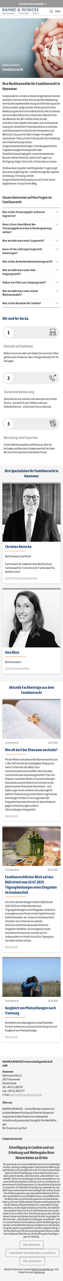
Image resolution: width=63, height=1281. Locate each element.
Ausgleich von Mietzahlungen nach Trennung (30, 1010)
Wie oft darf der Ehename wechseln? (31, 750)
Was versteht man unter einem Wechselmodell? (20, 293)
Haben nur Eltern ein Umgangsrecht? (24, 282)
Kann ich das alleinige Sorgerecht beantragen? (22, 251)
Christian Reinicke (18, 546)
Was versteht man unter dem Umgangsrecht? (19, 272)
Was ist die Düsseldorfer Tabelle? (21, 303)
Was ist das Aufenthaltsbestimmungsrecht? (27, 261)
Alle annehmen (32, 1261)
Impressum (39, 1272)
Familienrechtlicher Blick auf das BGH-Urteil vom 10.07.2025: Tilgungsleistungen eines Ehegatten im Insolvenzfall (31, 885)
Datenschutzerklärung (43, 1269)
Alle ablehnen (31, 1244)
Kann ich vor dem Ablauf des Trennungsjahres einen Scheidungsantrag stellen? (27, 228)
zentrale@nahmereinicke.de (26, 1094)
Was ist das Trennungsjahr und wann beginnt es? (23, 214)
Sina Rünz (12, 652)
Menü (58, 11)
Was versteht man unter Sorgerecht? (23, 240)
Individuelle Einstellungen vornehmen (32, 1253)
